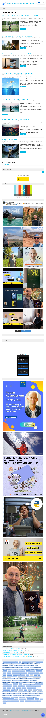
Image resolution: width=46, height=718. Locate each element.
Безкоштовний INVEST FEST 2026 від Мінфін (10, 652)
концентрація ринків (33, 680)
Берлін (21, 665)
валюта (8, 122)
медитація (35, 682)
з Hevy (25, 354)
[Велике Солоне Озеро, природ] (13, 237)
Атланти (3, 19)
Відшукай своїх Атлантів (9, 140)
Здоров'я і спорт (24, 18)
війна (35, 674)
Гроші (11, 122)
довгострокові (30, 676)
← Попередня (5, 164)
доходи (10, 678)
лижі (19, 38)
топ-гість (13, 697)
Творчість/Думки (30, 18)
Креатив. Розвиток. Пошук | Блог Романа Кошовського (19, 710)
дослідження (5, 678)
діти (14, 678)
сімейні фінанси (6, 697)
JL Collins (41, 661)
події (17, 689)
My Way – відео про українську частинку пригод (17, 36)
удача (17, 697)
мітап (42, 684)
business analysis (8, 661)
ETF (17, 661)
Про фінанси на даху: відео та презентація (15, 119)
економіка (8, 56)
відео (11, 38)
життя (26, 678)
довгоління (24, 676)
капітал (17, 680)
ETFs (20, 661)
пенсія (4, 687)
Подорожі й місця (31, 37)
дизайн (20, 676)
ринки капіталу (25, 693)
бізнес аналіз (9, 674)
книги (12, 56)
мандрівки (30, 682)
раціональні (8, 693)
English (14, 661)
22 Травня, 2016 (14, 141)
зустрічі (13, 680)
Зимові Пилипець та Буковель (10, 433)
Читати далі (22, 28)
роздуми (30, 693)
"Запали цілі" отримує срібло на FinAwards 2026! (14, 563)
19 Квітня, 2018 (14, 18)
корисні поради (15, 19)
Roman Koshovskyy (6, 18)
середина (4, 695)
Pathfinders (11, 663)
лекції (25, 122)
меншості (40, 682)
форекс (9, 123)
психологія (24, 691)
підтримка (34, 691)
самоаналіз (40, 693)
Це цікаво (35, 18)
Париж (31, 667)
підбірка (29, 691)
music (7, 663)
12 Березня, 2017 (15, 74)
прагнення (30, 689)
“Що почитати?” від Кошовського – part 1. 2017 (16, 54)
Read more (18, 385)
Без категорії (17, 665)
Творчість (36, 38)
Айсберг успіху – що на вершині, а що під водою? (17, 73)
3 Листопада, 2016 (15, 100)
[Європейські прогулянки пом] (33, 216)
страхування (37, 695)
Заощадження (20, 76)
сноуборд (9, 695)
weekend (23, 663)
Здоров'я (10, 19)
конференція (26, 680)
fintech (31, 661)
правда (26, 689)
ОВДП (28, 667)
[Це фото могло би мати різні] (33, 319)
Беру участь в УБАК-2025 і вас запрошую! (13, 382)
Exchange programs (25, 661)
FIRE (34, 661)
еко (15, 38)
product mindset (17, 663)
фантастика (28, 697)
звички (4, 680)
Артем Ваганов (5, 665)
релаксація (26, 38)
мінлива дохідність (30, 684)
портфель (21, 689)
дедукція (9, 676)
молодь (10, 684)
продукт (39, 689)
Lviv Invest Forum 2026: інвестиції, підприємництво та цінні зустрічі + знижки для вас (18, 656)
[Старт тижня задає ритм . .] (13, 216)
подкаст (13, 689)
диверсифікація (14, 676)
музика (21, 684)
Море (24, 667)
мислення (20, 19)
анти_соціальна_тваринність (7, 76)
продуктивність (5, 691)
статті (23, 695)
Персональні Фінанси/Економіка (26, 55)
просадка (20, 691)
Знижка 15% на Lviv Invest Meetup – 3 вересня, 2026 (12, 648)
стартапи (19, 695)
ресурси (19, 693)
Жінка (37, 665)
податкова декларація (6, 689)
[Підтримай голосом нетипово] (33, 257)
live (3, 663)
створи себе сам (31, 19)
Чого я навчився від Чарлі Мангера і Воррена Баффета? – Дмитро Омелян (16, 654)
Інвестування (30, 663)
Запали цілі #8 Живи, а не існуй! (10, 539)
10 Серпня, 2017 (14, 37)
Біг (5, 19)
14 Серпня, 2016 (14, 120)
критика (13, 682)
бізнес (4, 674)
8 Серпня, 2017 (14, 55)
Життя (7, 19)
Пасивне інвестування (37, 667)
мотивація (24, 19)
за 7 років (30, 678)
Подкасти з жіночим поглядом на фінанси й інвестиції (16, 457)
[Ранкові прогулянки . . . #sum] (13, 257)
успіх (24, 697)
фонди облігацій (34, 697)
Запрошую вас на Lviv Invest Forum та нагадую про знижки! (13, 650)
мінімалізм (37, 684)
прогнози (35, 689)
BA (3, 661)
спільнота (14, 695)
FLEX (37, 661)
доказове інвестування (37, 676)
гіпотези (4, 676)
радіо (4, 693)
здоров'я (8, 680)
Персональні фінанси (26, 56)
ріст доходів (35, 693)
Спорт (27, 19)
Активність (41, 18)
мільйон (25, 684)
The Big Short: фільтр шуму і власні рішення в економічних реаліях (18, 498)
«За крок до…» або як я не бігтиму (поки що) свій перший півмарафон (20, 16)
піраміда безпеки (40, 691)
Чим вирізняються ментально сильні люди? (15, 99)
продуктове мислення (13, 691)
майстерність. (25, 682)
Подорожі (22, 38)
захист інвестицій (36, 678)
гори (13, 38)
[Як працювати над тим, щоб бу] (33, 278)
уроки (20, 697)
